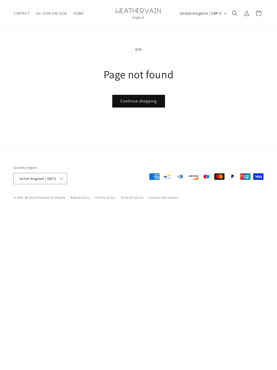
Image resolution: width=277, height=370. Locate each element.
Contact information (163, 197)
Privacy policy (105, 197)
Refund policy (80, 197)
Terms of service (132, 197)
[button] (235, 13)
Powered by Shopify (51, 197)
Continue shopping (138, 100)
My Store (31, 197)
